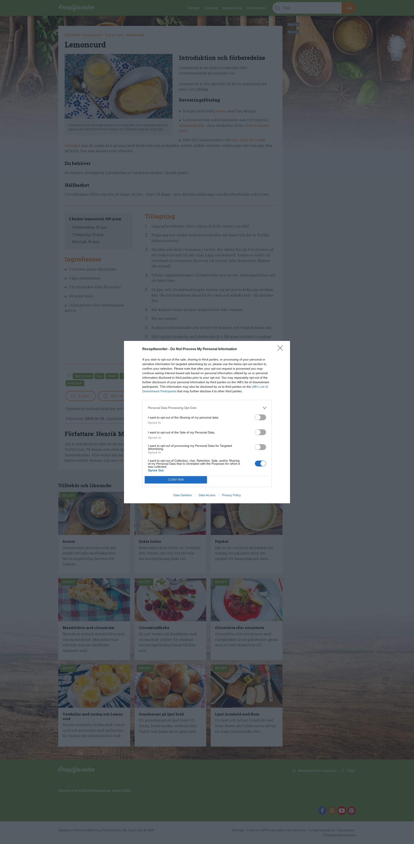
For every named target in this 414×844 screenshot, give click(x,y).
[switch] (260, 417)
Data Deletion (182, 495)
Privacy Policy (231, 495)
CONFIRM (176, 479)
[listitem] (207, 408)
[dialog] (207, 422)
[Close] (282, 349)
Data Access (207, 495)
